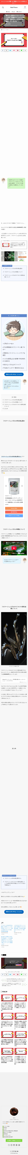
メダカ (9, 23)
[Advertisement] (14, 115)
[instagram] (11, 1145)
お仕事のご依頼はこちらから (14, 1140)
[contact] (19, 1145)
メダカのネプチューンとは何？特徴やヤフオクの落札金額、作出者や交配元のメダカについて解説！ (17, 245)
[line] (14, 1145)
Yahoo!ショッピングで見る (14, 515)
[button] (2, 50)
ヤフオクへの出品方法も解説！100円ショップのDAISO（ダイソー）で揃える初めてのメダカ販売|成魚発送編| (7, 928)
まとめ (6, 408)
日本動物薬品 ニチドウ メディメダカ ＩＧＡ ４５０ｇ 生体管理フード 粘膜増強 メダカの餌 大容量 (14, 500)
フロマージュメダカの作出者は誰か (13, 399)
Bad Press (14, 7)
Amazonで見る (14, 508)
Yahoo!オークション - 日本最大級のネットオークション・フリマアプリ (13, 680)
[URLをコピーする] (25, 50)
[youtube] (17, 1145)
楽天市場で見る (14, 512)
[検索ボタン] (3, 7)
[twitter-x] (9, 1145)
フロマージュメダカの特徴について (13, 402)
